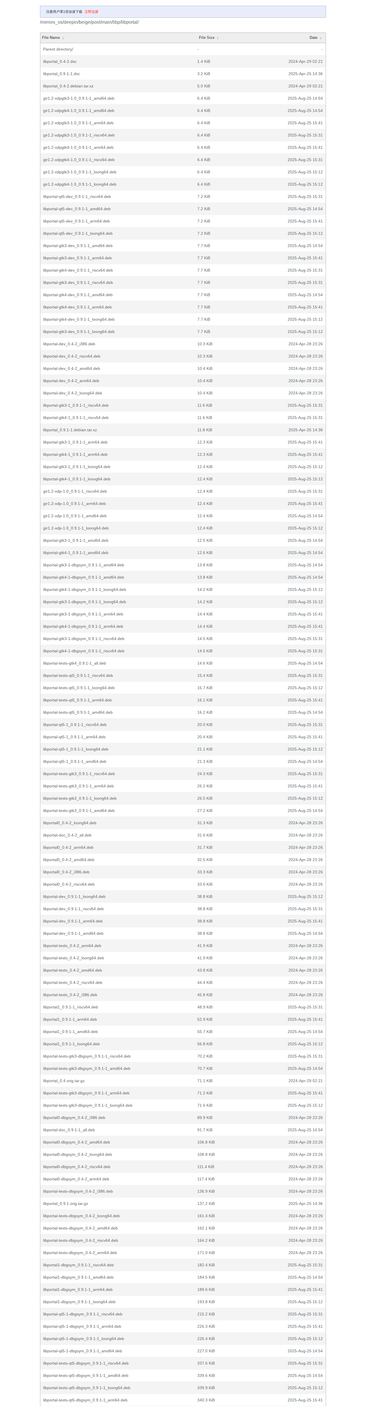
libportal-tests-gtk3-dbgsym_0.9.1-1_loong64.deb (87, 1105)
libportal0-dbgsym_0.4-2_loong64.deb (77, 1154)
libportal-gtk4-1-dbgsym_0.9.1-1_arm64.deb (83, 626)
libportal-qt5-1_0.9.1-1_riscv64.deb (75, 724)
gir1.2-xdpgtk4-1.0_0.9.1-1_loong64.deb (79, 184)
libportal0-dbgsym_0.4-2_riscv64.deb (76, 1166)
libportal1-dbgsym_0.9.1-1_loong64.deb (79, 1301)
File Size (206, 37)
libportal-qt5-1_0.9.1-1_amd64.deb (74, 761)
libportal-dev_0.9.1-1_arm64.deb (73, 921)
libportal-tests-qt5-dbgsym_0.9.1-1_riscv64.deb (86, 1363)
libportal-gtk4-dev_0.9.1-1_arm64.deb (77, 307)
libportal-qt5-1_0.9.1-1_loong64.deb (75, 749)
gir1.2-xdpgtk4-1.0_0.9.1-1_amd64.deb (78, 110)
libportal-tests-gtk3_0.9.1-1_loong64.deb (80, 798)
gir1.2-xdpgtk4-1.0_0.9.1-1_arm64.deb (78, 147)
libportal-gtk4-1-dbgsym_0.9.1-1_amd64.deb (83, 577)
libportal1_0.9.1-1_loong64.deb (71, 1044)
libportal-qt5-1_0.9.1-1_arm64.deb (74, 737)
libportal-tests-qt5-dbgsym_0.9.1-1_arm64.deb (85, 1400)
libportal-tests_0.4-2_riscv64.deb (72, 982)
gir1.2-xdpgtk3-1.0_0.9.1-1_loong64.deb (79, 172)
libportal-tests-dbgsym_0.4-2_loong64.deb (81, 1216)
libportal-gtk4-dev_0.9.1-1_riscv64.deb (78, 270)
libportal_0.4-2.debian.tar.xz (68, 86)
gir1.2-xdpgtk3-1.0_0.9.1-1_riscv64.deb (79, 135)
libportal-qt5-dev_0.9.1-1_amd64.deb (77, 208)
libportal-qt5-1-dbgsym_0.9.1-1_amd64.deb (82, 1351)
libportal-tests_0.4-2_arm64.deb (72, 945)
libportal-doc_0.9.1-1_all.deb (69, 1130)
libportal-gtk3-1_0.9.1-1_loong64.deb (76, 466)
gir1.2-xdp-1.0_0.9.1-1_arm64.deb (74, 503)
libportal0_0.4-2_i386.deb (66, 872)
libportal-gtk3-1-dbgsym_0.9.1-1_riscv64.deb (83, 638)
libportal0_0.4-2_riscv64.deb (69, 884)
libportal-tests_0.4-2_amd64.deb (72, 970)
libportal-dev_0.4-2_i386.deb (69, 344)
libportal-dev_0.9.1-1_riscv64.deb (73, 908)
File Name (51, 37)
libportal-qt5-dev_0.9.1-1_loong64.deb (78, 233)
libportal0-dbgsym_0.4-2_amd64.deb (76, 1142)
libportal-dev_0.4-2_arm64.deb (71, 380)
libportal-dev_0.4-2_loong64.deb (72, 393)
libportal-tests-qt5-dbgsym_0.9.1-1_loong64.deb (86, 1387)
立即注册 (91, 12)
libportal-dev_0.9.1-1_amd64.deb (73, 933)
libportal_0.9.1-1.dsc (61, 73)
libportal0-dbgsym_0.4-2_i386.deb (74, 1117)
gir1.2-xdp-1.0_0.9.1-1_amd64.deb (75, 516)
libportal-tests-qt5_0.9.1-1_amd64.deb (78, 712)
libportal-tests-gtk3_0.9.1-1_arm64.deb (78, 786)
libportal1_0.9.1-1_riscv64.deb (70, 1007)
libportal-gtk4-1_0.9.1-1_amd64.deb (75, 552)
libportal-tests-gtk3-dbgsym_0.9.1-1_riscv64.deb (87, 1056)
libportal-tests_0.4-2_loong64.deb (73, 958)
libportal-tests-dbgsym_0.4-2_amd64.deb (80, 1228)
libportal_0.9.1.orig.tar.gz (65, 1203)
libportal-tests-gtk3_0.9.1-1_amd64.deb (79, 810)
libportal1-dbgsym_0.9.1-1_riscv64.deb (78, 1265)
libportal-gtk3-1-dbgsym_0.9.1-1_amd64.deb (83, 565)
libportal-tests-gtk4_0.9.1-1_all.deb (74, 663)
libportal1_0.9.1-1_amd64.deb (70, 1031)
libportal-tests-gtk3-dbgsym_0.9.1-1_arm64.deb (86, 1093)
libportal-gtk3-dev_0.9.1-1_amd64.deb (78, 245)
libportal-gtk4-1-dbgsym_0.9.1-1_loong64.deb (84, 589)
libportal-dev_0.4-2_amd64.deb (71, 368)
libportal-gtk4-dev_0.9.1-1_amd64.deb (78, 294)
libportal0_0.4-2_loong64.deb (69, 823)
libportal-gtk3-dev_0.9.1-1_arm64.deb (77, 258)
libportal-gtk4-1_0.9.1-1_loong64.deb (76, 479)
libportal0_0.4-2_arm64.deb (68, 847)
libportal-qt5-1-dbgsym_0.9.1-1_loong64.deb (83, 1338)
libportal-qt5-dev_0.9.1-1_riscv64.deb (77, 196)
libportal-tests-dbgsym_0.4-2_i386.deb (78, 1191)
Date (313, 37)
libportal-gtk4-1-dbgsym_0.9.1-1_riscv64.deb (83, 651)
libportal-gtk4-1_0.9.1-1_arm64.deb (75, 454)
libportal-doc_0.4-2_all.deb (67, 835)
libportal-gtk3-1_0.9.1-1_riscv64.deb (76, 405)
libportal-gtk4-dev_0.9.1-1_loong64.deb (79, 319)
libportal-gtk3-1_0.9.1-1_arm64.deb (75, 442)
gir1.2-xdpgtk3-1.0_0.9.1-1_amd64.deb (78, 98)
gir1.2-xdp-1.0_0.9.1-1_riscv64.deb (75, 491)
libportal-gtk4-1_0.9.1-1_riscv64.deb (76, 417)
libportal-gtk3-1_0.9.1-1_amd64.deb (75, 540)
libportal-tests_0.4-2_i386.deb (70, 994)
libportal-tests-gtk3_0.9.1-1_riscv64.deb (79, 773)
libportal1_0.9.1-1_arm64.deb (70, 1019)
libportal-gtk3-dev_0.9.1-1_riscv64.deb (78, 282)
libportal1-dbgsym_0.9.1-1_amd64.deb (78, 1277)
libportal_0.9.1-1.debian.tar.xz (70, 430)
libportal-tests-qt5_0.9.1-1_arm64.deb (77, 700)
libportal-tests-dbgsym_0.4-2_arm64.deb (80, 1252)
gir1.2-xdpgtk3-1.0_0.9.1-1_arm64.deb (78, 123)
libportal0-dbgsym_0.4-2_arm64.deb (76, 1179)
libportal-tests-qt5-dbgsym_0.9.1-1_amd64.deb (85, 1375)
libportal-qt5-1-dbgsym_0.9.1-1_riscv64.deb (82, 1314)
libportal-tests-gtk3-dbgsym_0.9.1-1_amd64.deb (86, 1068)
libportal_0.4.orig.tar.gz (64, 1080)
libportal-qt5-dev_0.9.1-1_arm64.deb (76, 221)
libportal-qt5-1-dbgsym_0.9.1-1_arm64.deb (82, 1326)
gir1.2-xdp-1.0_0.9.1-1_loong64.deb (76, 528)
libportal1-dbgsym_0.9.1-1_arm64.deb (78, 1289)
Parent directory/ (58, 49)
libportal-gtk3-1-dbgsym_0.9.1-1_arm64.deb (83, 614)
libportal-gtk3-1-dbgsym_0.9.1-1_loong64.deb (84, 601)
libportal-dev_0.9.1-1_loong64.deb (74, 896)
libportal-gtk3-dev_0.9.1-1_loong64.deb (79, 331)
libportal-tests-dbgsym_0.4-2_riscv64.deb (80, 1240)
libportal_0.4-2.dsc (60, 61)
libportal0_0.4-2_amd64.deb (68, 859)
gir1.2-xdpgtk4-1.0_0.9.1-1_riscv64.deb (79, 159)
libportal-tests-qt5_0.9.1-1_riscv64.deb (78, 675)
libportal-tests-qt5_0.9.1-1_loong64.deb (79, 687)
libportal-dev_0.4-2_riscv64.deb (71, 356)
